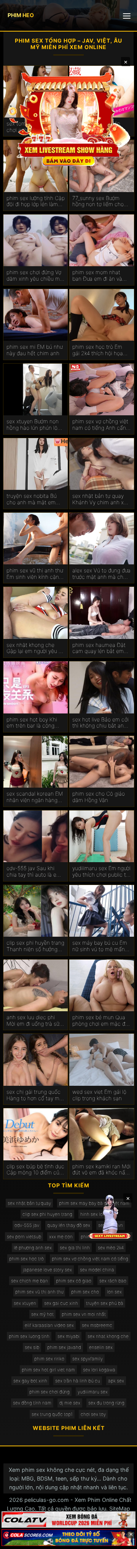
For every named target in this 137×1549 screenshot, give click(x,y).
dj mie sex (69, 1403)
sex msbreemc (97, 1325)
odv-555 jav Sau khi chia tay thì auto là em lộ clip (33, 871)
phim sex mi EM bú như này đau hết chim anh (34, 350)
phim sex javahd (64, 1347)
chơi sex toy (93, 1414)
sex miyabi (68, 1336)
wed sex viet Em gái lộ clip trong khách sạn (99, 1095)
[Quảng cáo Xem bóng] (68, 1519)
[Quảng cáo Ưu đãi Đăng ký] (68, 1537)
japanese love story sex (47, 1270)
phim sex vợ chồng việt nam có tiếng (90, 1258)
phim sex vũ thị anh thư (39, 1292)
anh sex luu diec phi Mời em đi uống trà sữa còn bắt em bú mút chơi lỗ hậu (35, 1020)
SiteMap (119, 1508)
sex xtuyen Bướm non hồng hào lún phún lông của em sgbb (35, 424)
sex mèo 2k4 (111, 1247)
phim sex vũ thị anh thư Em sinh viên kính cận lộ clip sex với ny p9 (35, 573)
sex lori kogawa (99, 1370)
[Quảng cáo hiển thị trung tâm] (68, 118)
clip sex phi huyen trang (47, 1214)
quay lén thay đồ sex (68, 1225)
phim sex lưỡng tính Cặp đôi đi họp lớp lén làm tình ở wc (35, 201)
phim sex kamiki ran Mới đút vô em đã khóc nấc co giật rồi (101, 1169)
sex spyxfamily (87, 1359)
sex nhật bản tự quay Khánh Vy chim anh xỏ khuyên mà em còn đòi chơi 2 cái (99, 499)
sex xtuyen (25, 1303)
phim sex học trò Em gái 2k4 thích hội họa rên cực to (97, 350)
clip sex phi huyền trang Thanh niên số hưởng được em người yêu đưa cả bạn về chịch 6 (35, 946)
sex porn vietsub (24, 1236)
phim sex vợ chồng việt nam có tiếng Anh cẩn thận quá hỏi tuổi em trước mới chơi (100, 424)
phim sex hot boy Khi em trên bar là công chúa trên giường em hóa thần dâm (31, 723)
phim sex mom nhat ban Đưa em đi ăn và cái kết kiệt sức (97, 275)
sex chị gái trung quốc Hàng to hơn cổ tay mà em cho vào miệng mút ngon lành (34, 1095)
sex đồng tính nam (32, 1403)
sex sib (32, 1347)
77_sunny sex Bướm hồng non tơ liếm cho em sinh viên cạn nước (99, 201)
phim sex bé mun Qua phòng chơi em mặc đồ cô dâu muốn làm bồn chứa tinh (100, 1020)
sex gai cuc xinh (61, 1303)
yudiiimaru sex (93, 1392)
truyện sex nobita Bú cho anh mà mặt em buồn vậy (31, 499)
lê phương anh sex (33, 1247)
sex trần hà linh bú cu (77, 1381)
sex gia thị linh (75, 1247)
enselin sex (101, 1347)
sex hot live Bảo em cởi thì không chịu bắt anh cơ (100, 723)
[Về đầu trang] (120, 1540)
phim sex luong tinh (29, 1336)
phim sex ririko (49, 1359)
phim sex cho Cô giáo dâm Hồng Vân (98, 797)
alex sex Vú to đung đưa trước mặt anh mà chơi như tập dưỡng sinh (101, 573)
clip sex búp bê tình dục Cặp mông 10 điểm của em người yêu (35, 1169)
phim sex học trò (26, 1258)
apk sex (116, 1381)
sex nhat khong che (108, 1336)
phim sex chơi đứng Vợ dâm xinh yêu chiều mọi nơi (35, 275)
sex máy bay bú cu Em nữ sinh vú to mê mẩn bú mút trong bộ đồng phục (99, 946)
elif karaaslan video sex (49, 1325)
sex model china (97, 1270)
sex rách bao (112, 1281)
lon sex (114, 1292)
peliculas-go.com (46, 1500)
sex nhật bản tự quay (29, 1203)
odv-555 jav (26, 1225)
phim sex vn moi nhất (84, 1314)
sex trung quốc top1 (52, 1414)
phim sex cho (85, 1292)
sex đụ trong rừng (106, 1403)
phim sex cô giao (73, 1281)
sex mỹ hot (42, 1314)
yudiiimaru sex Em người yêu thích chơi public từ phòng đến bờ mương (101, 871)
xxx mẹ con (61, 1236)
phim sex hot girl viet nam (48, 1370)
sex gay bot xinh (30, 1381)
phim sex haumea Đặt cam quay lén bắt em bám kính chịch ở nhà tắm (99, 648)
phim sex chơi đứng (49, 1392)
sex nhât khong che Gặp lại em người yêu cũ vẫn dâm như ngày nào (35, 648)
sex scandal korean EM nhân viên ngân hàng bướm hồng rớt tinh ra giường (34, 797)
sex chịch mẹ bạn (29, 1281)
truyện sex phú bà (104, 1303)
